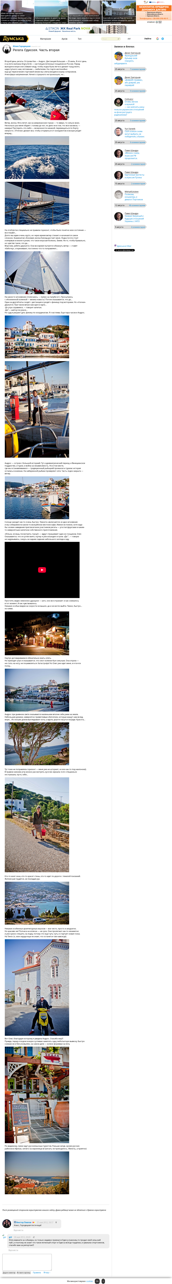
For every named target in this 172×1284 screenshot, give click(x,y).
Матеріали (45, 39)
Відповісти (18, 1230)
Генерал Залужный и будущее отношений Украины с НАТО (134, 219)
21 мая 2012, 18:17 (45, 1222)
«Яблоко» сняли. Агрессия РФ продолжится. (132, 156)
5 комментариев (137, 120)
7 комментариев (137, 69)
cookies (89, 1281)
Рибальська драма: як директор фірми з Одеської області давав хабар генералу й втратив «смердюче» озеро (50, 20)
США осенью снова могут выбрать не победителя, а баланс (135, 134)
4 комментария (138, 227)
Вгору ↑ (47, 1272)
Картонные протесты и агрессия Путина (134, 176)
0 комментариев (137, 91)
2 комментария (138, 164)
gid (10, 1237)
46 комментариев (137, 205)
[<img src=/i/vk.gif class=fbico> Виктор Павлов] (6, 1227)
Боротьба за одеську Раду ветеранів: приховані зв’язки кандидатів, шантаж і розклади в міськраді (118, 20)
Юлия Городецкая (21, 46)
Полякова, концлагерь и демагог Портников (134, 197)
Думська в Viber (124, 246)
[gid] (4, 1237)
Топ (79, 39)
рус (129, 38)
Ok (97, 1281)
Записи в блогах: (124, 46)
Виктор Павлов (23, 1222)
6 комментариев (137, 142)
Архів (64, 39)
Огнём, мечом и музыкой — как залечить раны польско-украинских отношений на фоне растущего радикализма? (129, 108)
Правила (37, 1272)
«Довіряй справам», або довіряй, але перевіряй (134, 82)
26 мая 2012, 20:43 (22, 1237)
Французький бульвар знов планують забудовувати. (125, 59)
